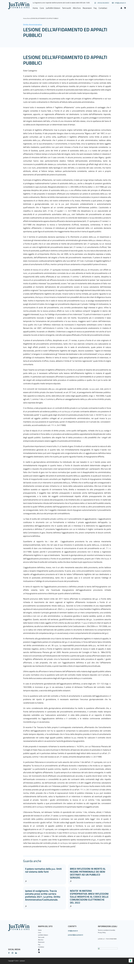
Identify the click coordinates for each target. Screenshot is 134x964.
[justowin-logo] (19, 3)
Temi (28, 18)
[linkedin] (16, 953)
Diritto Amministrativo (32, 24)
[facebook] (9, 953)
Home (24, 18)
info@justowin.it (73, 931)
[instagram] (12, 953)
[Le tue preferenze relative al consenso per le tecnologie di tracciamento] (130, 960)
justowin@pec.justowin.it (75, 935)
